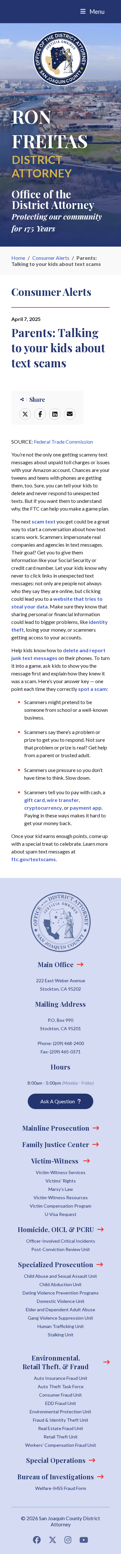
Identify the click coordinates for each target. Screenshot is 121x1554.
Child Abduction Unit (60, 1284)
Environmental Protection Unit (60, 1411)
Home (18, 258)
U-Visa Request (60, 1214)
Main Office (56, 964)
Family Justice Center (55, 1144)
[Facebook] (40, 414)
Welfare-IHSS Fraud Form (60, 1488)
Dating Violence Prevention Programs (61, 1292)
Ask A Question (57, 1101)
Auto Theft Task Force (61, 1386)
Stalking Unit (61, 1334)
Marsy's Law (60, 1189)
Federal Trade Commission (63, 441)
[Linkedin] (55, 414)
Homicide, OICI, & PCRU (56, 1229)
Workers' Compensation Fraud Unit (60, 1445)
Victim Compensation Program (60, 1206)
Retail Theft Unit (61, 1436)
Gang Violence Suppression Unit (60, 1318)
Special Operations (56, 1460)
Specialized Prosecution (55, 1264)
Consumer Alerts (50, 258)
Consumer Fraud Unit (60, 1395)
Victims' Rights (60, 1180)
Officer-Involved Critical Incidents (60, 1241)
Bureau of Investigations (55, 1476)
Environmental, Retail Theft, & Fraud (56, 1362)
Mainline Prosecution (55, 1128)
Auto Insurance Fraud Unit (60, 1378)
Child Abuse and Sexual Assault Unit (60, 1276)
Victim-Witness (55, 1160)
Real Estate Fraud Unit (60, 1428)
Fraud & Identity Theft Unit (60, 1420)
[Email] (70, 414)
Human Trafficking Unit (60, 1326)
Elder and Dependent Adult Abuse (60, 1309)
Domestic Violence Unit (61, 1301)
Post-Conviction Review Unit (60, 1249)
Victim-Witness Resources (61, 1197)
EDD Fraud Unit (60, 1403)
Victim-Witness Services (61, 1172)
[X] (25, 414)
